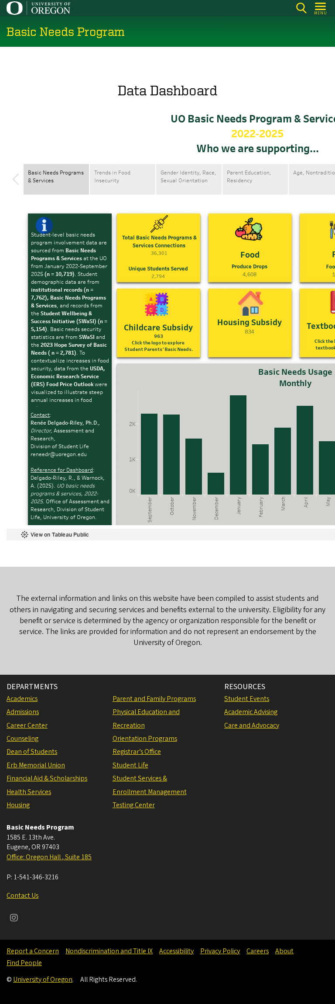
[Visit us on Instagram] (14, 919)
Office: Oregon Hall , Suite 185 (49, 857)
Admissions (23, 712)
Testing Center (134, 805)
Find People (24, 963)
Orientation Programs (145, 738)
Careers (257, 951)
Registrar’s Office (137, 751)
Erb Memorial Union (36, 765)
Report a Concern (33, 951)
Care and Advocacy (251, 725)
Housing (18, 805)
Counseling (22, 738)
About (284, 951)
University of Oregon (42, 979)
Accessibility (176, 951)
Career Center (27, 725)
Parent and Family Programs (154, 699)
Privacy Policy (220, 951)
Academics (22, 699)
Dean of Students (32, 751)
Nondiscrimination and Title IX (109, 951)
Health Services (29, 792)
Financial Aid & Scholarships (47, 778)
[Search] (301, 8)
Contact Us (22, 895)
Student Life (130, 765)
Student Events (246, 699)
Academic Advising (250, 712)
